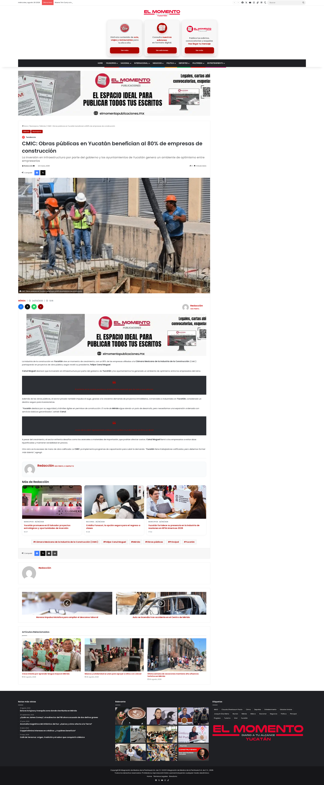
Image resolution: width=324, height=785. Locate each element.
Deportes (183, 63)
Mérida (43, 126)
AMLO (216, 709)
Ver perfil (194, 309)
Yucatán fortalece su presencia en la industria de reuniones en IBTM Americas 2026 (173, 527)
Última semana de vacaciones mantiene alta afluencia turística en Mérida (173, 675)
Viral (235, 718)
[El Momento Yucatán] (162, 13)
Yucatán (190, 541)
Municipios (111, 63)
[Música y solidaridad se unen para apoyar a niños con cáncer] (114, 654)
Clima (248, 709)
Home (100, 63)
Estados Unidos (286, 709)
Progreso (217, 718)
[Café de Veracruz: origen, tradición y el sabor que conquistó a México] (130, 716)
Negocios (157, 63)
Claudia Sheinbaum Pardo (231, 709)
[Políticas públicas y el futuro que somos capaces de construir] (193, 752)
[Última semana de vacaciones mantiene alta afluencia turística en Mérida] (176, 654)
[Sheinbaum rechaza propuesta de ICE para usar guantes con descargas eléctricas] (193, 716)
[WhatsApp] (34, 306)
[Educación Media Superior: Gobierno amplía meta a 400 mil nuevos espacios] (162, 734)
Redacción (28, 166)
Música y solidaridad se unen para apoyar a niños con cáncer (113, 674)
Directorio (173, 776)
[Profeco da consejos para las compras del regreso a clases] (162, 752)
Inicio (26, 126)
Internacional (141, 63)
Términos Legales (160, 776)
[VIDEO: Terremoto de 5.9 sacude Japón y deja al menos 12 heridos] (130, 734)
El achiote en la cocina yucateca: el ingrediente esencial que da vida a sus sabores (114, 389)
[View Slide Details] (114, 93)
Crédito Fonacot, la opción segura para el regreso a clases (113, 527)
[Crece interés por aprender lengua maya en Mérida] (51, 654)
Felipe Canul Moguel (115, 541)
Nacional (125, 63)
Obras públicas (155, 541)
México (253, 714)
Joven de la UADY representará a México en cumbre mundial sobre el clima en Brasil (114, 430)
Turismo (227, 718)
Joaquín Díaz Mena (221, 714)
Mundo (235, 714)
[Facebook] (21, 306)
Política (170, 63)
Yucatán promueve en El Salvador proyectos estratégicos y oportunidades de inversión (47, 527)
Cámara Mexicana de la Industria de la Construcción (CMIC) (66, 541)
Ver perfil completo (64, 466)
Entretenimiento (215, 63)
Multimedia (197, 63)
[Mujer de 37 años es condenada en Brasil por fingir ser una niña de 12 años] (130, 752)
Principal (174, 541)
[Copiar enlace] (40, 306)
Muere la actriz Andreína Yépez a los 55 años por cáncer (78, 2)
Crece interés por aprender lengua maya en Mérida (45, 674)
